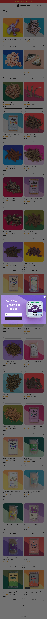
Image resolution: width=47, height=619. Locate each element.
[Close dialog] (44, 297)
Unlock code (13, 318)
